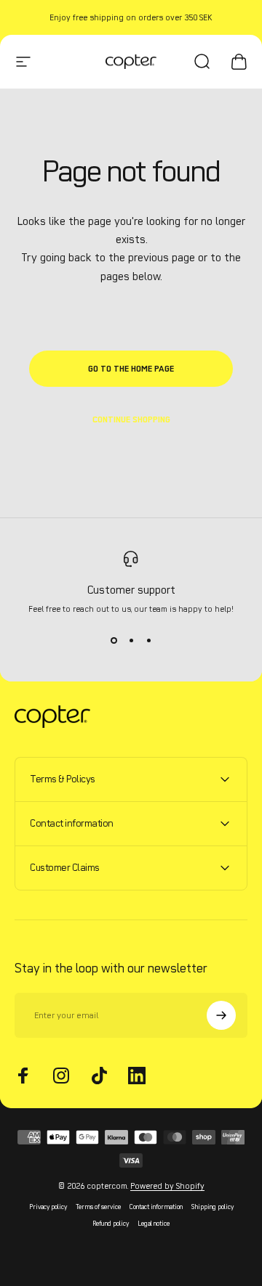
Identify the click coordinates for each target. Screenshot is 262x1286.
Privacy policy (48, 1207)
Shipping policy (212, 1207)
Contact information (156, 1207)
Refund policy (110, 1223)
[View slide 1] (113, 640)
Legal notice (154, 1223)
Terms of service (98, 1207)
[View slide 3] (148, 640)
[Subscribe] (221, 1015)
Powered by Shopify (167, 1186)
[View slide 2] (131, 640)
